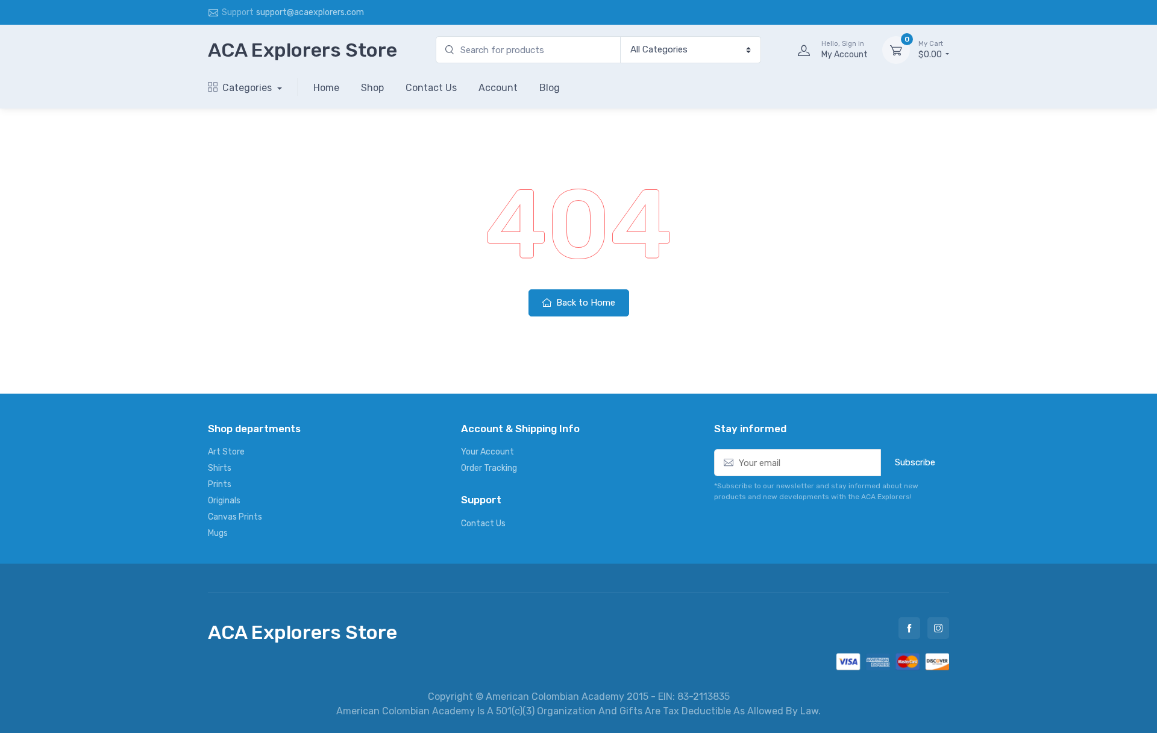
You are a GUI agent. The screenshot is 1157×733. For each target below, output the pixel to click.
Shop (372, 87)
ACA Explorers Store (302, 50)
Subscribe (915, 462)
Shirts (219, 468)
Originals (224, 500)
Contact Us (431, 87)
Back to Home (584, 302)
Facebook (909, 628)
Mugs (218, 533)
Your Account (487, 452)
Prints (219, 484)
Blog (549, 87)
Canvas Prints (235, 517)
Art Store (226, 452)
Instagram (938, 628)
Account (498, 87)
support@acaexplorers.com (310, 12)
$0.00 (931, 50)
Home (326, 87)
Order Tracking (489, 468)
